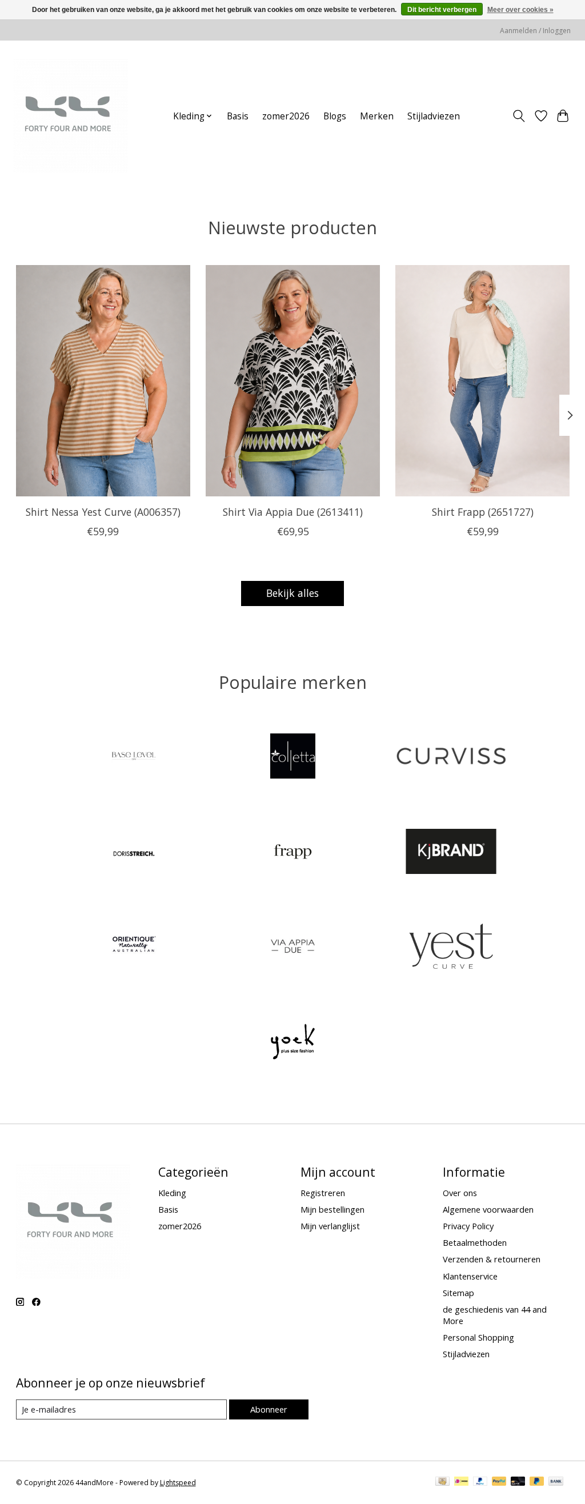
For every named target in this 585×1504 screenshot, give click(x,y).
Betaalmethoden (475, 1242)
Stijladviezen (433, 116)
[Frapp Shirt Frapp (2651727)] (482, 380)
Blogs (334, 116)
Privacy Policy (468, 1226)
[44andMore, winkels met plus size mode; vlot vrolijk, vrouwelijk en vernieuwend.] (71, 116)
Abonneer (268, 1409)
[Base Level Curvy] (134, 757)
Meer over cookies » (520, 10)
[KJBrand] (451, 852)
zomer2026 (286, 116)
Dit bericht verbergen (441, 10)
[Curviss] (451, 757)
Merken (377, 116)
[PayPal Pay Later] (537, 1482)
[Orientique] (134, 948)
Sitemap (458, 1292)
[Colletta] (292, 757)
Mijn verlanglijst (330, 1226)
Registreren (322, 1192)
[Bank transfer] (555, 1482)
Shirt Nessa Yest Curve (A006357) (102, 511)
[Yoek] (292, 1042)
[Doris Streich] (134, 852)
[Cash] (442, 1482)
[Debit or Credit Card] (518, 1482)
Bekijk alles (292, 593)
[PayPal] (480, 1482)
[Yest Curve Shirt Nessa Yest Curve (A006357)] (103, 380)
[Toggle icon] (518, 116)
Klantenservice (470, 1276)
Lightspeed (178, 1482)
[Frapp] (292, 852)
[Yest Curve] (451, 948)
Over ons (460, 1192)
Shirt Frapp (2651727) (482, 511)
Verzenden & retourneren (491, 1259)
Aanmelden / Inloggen (535, 30)
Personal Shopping (478, 1337)
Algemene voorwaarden (488, 1209)
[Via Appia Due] (292, 948)
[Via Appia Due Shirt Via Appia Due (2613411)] (293, 380)
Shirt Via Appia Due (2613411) (293, 511)
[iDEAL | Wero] (461, 1482)
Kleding (172, 1192)
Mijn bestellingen (332, 1209)
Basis (238, 116)
